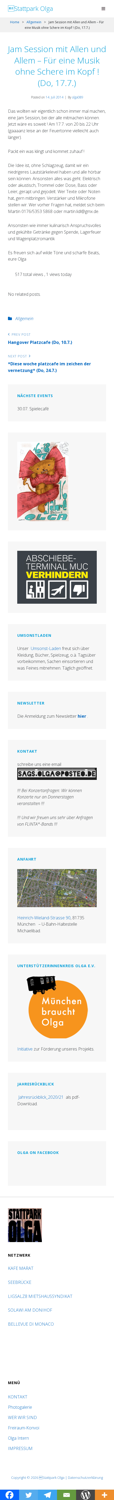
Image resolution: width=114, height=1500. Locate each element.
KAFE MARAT (20, 1268)
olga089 (77, 97)
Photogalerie (20, 1407)
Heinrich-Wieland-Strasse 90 (44, 918)
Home (14, 22)
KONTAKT (17, 1397)
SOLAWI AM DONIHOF (30, 1310)
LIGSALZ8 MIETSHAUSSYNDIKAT (40, 1296)
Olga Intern (18, 1438)
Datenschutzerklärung (85, 1477)
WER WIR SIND (22, 1417)
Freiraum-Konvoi (23, 1428)
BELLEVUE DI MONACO (31, 1324)
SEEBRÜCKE (20, 1282)
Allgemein (34, 22)
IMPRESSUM (20, 1448)
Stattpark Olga (30, 8)
